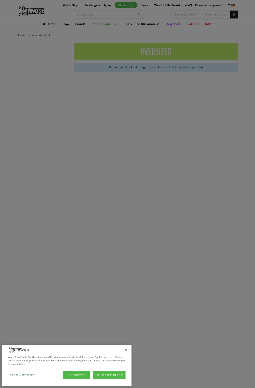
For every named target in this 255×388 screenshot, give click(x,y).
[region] (66, 365)
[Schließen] (126, 349)
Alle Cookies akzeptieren (109, 374)
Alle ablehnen (76, 374)
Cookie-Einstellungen (22, 374)
